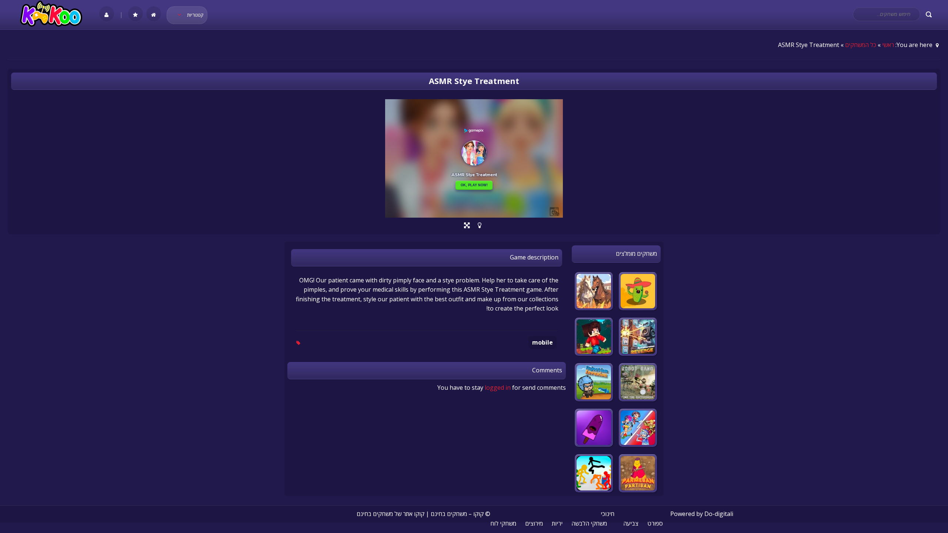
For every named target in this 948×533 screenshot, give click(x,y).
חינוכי (607, 514)
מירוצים (534, 523)
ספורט (655, 523)
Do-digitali (718, 514)
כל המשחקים (860, 45)
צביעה (630, 523)
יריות (557, 523)
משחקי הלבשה (589, 523)
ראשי (888, 45)
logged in (498, 387)
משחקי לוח (503, 523)
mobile (542, 342)
